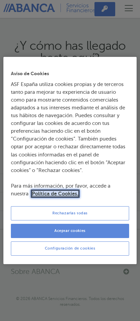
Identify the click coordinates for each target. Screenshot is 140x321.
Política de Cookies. (55, 194)
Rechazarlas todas (70, 213)
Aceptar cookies (70, 231)
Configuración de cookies (70, 248)
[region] (69, 160)
